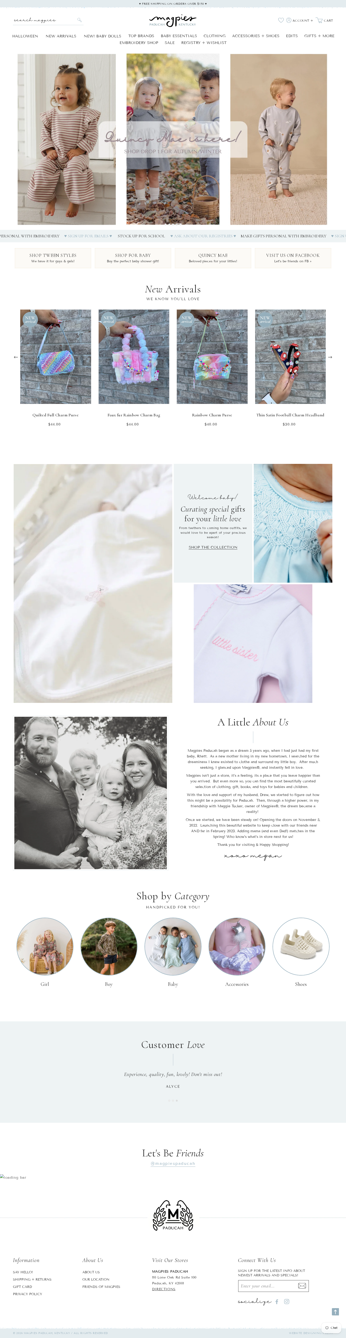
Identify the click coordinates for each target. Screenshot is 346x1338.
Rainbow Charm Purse (212, 415)
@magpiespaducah (173, 1163)
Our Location (95, 1280)
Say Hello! (23, 1272)
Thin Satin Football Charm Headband (290, 415)
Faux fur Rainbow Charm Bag (134, 415)
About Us (91, 1272)
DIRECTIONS (164, 1289)
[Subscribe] (302, 1286)
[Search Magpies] (79, 20)
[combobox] (48, 20)
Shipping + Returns (32, 1280)
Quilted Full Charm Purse (55, 415)
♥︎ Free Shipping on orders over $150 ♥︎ (173, 3)
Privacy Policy (27, 1294)
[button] (165, 224)
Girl (45, 984)
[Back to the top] (335, 1311)
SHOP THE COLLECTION (213, 547)
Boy (109, 984)
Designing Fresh (318, 1333)
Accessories (237, 984)
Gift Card (22, 1287)
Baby (173, 984)
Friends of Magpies (101, 1287)
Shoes (301, 984)
